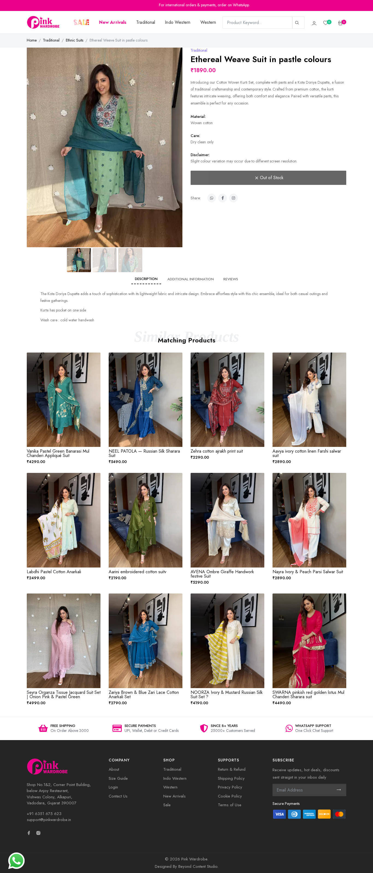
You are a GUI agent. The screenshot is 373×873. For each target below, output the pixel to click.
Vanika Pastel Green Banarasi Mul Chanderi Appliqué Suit (58, 453)
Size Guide (118, 778)
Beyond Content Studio (197, 866)
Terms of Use (229, 805)
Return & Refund (231, 769)
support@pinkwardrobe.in (49, 820)
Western (208, 22)
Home (32, 40)
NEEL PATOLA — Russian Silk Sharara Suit (144, 453)
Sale (167, 805)
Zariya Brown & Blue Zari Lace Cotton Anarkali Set (144, 694)
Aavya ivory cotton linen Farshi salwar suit (307, 453)
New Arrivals (174, 796)
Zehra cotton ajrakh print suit (217, 451)
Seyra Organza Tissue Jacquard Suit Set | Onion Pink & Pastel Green (63, 694)
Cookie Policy (230, 796)
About (114, 769)
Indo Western (177, 22)
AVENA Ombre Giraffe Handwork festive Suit (222, 574)
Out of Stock (271, 177)
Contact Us (118, 796)
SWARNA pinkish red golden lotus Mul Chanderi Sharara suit (308, 694)
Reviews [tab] (230, 279)
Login (113, 787)
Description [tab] (146, 278)
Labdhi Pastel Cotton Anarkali (54, 572)
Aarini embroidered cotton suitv (137, 572)
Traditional (145, 22)
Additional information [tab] (190, 279)
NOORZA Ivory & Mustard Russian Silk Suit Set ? (227, 694)
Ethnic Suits (74, 40)
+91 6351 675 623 (44, 814)
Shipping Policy (231, 778)
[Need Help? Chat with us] (16, 860)
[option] (64, 728)
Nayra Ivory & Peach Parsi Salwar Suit (308, 572)
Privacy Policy (230, 787)
